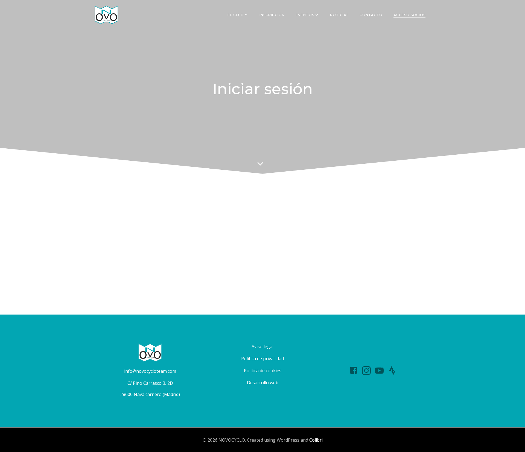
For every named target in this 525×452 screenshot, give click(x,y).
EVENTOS (305, 15)
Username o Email (221, 203)
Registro (294, 266)
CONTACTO (371, 15)
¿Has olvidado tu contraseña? (262, 283)
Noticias (339, 15)
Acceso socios (409, 15)
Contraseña (215, 227)
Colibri (316, 440)
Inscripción (272, 15)
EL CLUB (236, 15)
